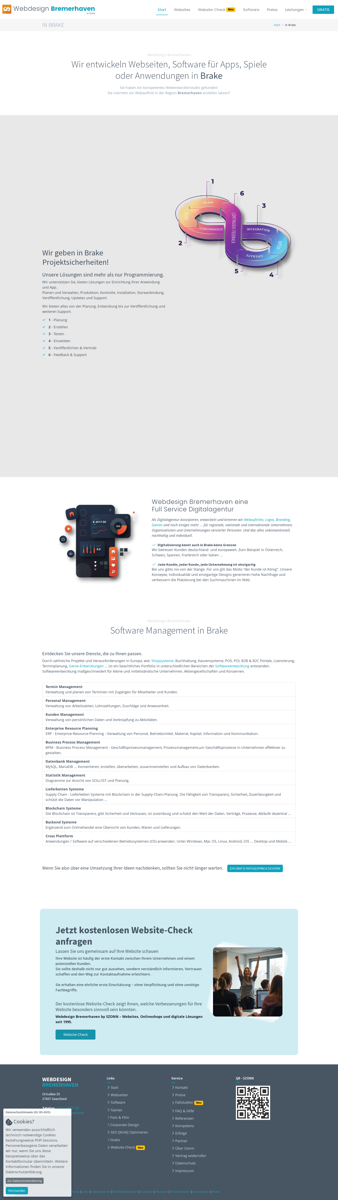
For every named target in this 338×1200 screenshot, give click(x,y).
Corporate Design (124, 1125)
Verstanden (16, 1190)
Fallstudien (188, 1103)
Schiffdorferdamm (125, 1192)
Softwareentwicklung (232, 666)
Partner (181, 1141)
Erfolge (181, 1133)
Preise (272, 9)
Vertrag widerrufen (190, 1155)
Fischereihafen (180, 1192)
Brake (216, 1192)
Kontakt (181, 1087)
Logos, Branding (277, 519)
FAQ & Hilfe (184, 1111)
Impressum (184, 1170)
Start (162, 9)
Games (157, 525)
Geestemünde (101, 1192)
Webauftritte (253, 519)
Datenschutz (185, 1163)
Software (251, 9)
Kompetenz (184, 1126)
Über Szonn (184, 1148)
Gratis (115, 1140)
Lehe (86, 1192)
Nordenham (201, 1192)
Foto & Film (119, 1117)
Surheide (147, 1192)
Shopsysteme (162, 660)
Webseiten (119, 1095)
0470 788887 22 (67, 1108)
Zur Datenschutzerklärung (24, 1181)
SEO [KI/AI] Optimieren (129, 1132)
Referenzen (184, 1118)
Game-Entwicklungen (86, 666)
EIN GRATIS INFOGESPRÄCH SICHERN (255, 868)
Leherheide (72, 1192)
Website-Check (216, 9)
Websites (182, 9)
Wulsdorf (162, 1192)
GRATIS (323, 9)
